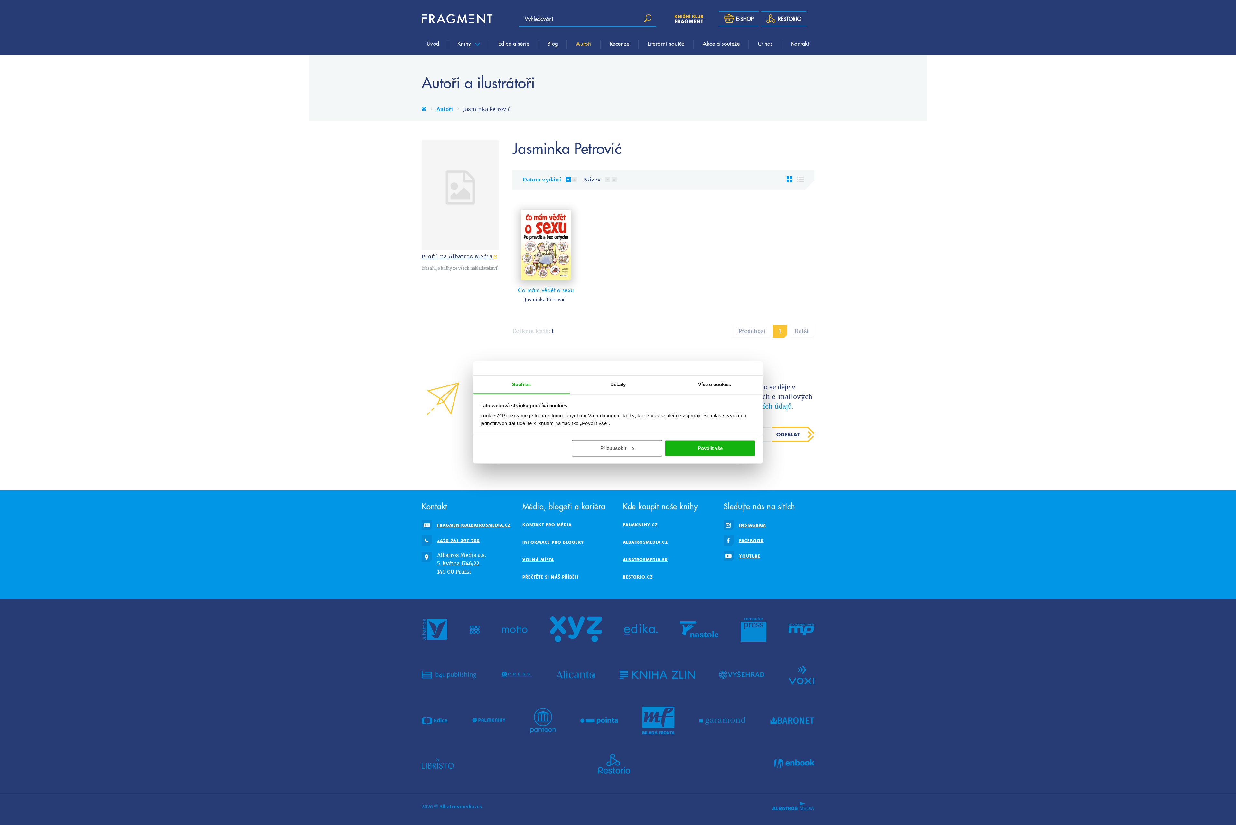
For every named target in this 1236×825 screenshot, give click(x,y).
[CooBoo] (474, 629)
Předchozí (751, 331)
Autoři (583, 43)
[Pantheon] (543, 720)
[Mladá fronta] (658, 720)
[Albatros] (434, 629)
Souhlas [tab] (521, 384)
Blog (553, 43)
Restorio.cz (638, 577)
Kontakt (800, 43)
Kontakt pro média (547, 525)
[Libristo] (438, 763)
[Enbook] (794, 763)
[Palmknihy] (489, 720)
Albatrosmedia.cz (645, 542)
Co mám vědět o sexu (546, 289)
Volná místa (538, 559)
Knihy (465, 43)
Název (592, 179)
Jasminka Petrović (545, 299)
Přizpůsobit (613, 448)
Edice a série (513, 43)
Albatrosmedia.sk (645, 559)
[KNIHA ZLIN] (657, 674)
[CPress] (516, 674)
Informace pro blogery (553, 542)
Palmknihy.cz (640, 525)
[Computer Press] (753, 629)
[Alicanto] (576, 674)
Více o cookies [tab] (714, 384)
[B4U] (449, 674)
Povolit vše (710, 448)
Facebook (751, 540)
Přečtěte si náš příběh (550, 577)
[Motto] (514, 629)
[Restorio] (614, 763)
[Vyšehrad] (741, 674)
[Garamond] (722, 720)
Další (801, 331)
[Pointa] (599, 720)
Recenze (620, 43)
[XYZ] (576, 629)
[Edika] (640, 629)
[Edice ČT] (434, 720)
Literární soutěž (666, 43)
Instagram (752, 525)
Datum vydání (542, 179)
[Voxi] (801, 674)
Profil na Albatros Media (457, 256)
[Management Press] (801, 629)
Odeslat (788, 434)
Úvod (433, 43)
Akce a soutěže (721, 43)
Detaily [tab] (618, 384)
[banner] (457, 18)
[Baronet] (792, 720)
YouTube (749, 556)
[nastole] (699, 629)
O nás (765, 43)
